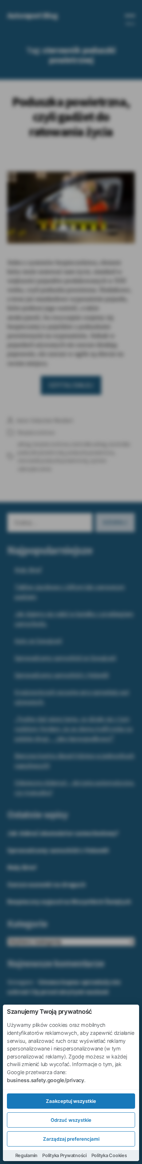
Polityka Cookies (109, 1155)
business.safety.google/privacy (45, 1080)
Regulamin (26, 1155)
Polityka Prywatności (64, 1155)
